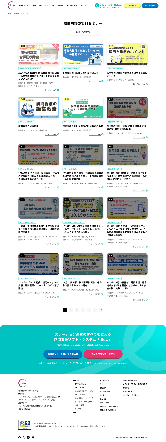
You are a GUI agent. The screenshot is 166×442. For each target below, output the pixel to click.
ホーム (9, 13)
